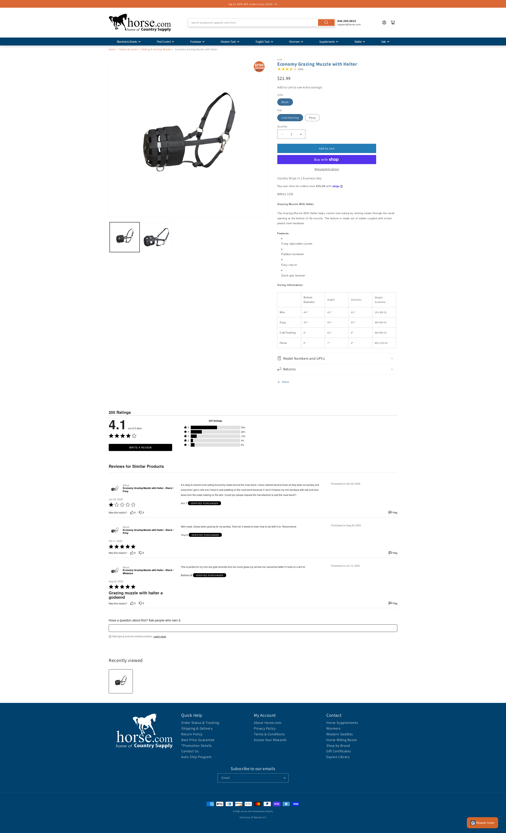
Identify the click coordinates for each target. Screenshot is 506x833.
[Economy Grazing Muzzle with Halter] (121, 681)
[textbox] (253, 628)
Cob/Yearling (290, 117)
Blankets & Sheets (127, 42)
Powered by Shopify (263, 811)
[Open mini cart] (393, 22)
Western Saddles (339, 734)
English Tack (263, 42)
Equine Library (337, 757)
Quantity (282, 126)
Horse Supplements (342, 722)
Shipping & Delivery (196, 728)
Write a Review (140, 447)
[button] (336, 358)
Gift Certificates (338, 751)
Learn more (160, 636)
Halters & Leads (128, 49)
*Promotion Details (196, 745)
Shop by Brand (338, 745)
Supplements (327, 42)
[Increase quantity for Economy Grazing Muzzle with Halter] (300, 134)
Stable (358, 42)
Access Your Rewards (270, 740)
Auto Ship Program (196, 757)
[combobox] (261, 22)
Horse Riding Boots (341, 740)
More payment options (327, 168)
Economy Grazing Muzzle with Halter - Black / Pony (148, 490)
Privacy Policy (265, 728)
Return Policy (192, 734)
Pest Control (164, 42)
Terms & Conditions (269, 734)
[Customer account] (384, 22)
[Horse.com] (140, 22)
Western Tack (228, 42)
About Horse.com (267, 722)
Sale (383, 42)
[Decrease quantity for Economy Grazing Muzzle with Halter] (282, 134)
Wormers (294, 42)
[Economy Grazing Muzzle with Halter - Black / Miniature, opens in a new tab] (115, 570)
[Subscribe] (284, 778)
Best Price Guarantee (198, 740)
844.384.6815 (346, 21)
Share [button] (285, 382)
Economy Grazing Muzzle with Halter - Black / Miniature (148, 572)
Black (285, 102)
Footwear (195, 42)
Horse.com (246, 811)
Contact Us (190, 751)
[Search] (326, 22)
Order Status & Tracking (200, 722)
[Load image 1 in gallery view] (125, 237)
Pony (312, 117)
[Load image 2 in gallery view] (156, 237)
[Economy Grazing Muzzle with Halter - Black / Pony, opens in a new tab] (115, 488)
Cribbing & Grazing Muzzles (156, 49)
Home (112, 49)
